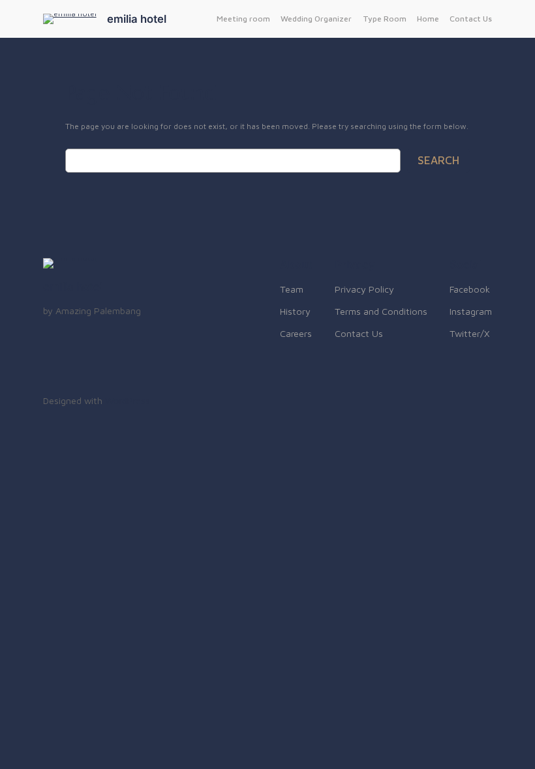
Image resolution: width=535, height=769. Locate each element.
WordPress (127, 400)
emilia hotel (136, 18)
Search (438, 160)
